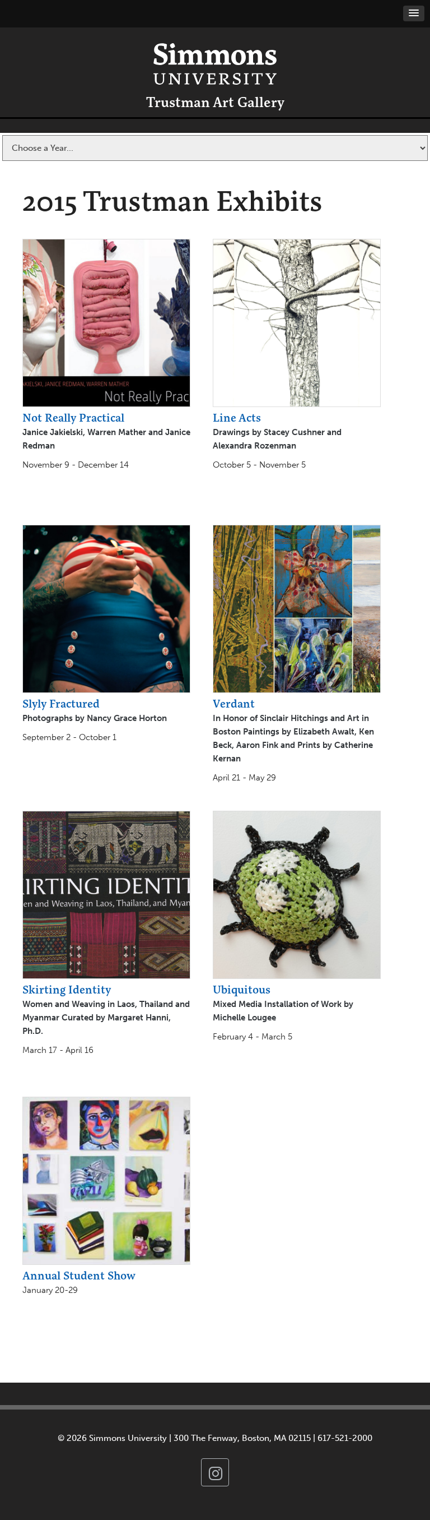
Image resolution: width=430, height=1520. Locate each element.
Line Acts (237, 417)
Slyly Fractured (61, 703)
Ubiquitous (241, 989)
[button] (413, 13)
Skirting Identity (66, 989)
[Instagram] (215, 1472)
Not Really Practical (73, 417)
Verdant (234, 703)
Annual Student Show (78, 1275)
